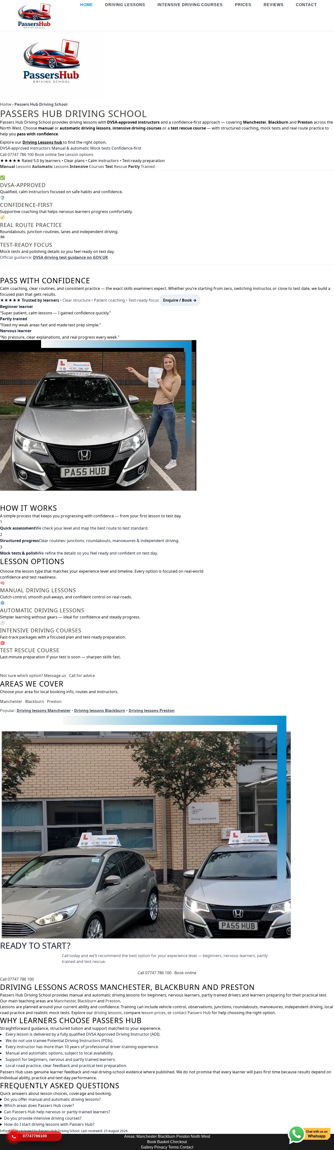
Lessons (15, 166)
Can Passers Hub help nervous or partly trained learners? (57, 1111)
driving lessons (108, 1012)
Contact (186, 1147)
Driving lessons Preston (152, 710)
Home (5, 104)
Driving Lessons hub (42, 142)
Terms (173, 1147)
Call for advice (82, 675)
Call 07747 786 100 (17, 154)
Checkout (178, 1142)
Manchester (11, 701)
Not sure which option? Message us (33, 675)
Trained (141, 166)
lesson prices (153, 1012)
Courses (87, 166)
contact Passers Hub (192, 1012)
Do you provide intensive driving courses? (42, 1118)
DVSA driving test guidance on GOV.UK (70, 257)
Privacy (160, 1147)
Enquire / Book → (180, 300)
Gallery (147, 1147)
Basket (163, 1142)
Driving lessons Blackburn (99, 710)
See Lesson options (75, 154)
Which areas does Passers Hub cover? (39, 1105)
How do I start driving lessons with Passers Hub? (49, 1124)
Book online (46, 154)
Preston (54, 701)
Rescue (116, 166)
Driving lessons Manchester (44, 710)
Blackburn (34, 701)
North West (200, 1136)
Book (151, 1142)
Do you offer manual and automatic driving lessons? (52, 1099)
